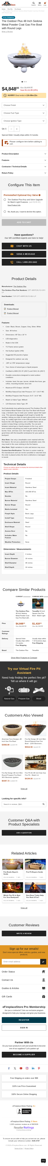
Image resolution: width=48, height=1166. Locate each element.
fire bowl (20, 415)
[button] (24, 254)
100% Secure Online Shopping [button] (24, 1094)
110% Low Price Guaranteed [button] (24, 1086)
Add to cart (24, 222)
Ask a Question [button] (24, 833)
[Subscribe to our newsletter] (43, 961)
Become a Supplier (24, 1055)
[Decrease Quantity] (11, 129)
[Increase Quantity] (17, 129)
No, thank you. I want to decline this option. (24, 212)
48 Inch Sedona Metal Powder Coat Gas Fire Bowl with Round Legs (22, 614)
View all (24, 789)
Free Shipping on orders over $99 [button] (24, 1078)
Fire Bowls (18, 9)
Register (24, 1020)
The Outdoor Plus (19, 286)
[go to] (12, 728)
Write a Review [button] (7, 31)
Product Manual (13, 309)
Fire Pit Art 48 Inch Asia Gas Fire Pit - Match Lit (35, 774)
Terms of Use (19, 1148)
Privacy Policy (29, 1148)
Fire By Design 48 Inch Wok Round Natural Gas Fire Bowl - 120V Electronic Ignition (35, 741)
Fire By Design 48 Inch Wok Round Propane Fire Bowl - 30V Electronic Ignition (12, 775)
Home (3, 9)
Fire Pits (10, 9)
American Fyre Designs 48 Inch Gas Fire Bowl (12, 740)
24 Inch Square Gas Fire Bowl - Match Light (38, 613)
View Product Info (14, 205)
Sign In (24, 1028)
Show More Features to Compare (24, 658)
